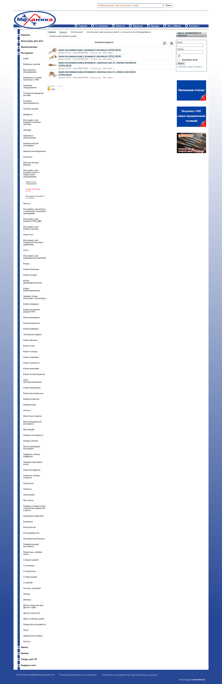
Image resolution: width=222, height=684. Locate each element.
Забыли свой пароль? (189, 67)
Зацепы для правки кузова (33, 190)
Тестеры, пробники (32, 588)
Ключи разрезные (31, 323)
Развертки (28, 522)
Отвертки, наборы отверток (31, 476)
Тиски (25, 630)
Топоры (26, 594)
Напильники (28, 495)
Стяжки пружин (30, 577)
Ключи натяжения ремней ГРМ (31, 311)
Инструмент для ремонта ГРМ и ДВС (32, 220)
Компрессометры (31, 399)
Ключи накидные (31, 304)
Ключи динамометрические (32, 282)
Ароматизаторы (29, 47)
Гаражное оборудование (30, 86)
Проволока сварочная (33, 516)
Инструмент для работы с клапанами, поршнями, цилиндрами (34, 211)
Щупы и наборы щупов (33, 619)
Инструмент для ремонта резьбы (31, 228)
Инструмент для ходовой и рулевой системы (32, 122)
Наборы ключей (30, 441)
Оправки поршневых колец (32, 463)
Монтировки (28, 429)
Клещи (26, 264)
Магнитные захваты (32, 416)
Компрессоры (29, 405)
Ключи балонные (31, 269)
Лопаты (26, 410)
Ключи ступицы (30, 351)
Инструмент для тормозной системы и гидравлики (33, 242)
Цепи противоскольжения (32, 381)
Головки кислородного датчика (33, 94)
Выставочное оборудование (30, 71)
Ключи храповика (31, 368)
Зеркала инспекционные (34, 151)
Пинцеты (27, 489)
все (53, 88)
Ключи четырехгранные (34, 374)
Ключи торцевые (31, 357)
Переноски (28, 483)
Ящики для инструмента (34, 624)
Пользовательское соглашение (78, 674)
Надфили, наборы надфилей (31, 455)
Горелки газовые (31, 109)
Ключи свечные (30, 340)
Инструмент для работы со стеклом (35, 197)
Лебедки (27, 130)
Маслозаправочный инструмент (32, 423)
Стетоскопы (28, 565)
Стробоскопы (29, 571)
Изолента (27, 157)
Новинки (25, 35)
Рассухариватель (31, 533)
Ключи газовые (30, 275)
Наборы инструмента (33, 435)
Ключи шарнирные (32, 388)
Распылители (29, 527)
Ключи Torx (28, 235)
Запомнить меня (190, 59)
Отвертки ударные (31, 470)
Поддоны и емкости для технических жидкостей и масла (34, 508)
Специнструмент (31, 560)
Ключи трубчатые (31, 363)
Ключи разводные (31, 317)
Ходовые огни (28, 665)
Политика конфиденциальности (35, 674)
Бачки (26, 58)
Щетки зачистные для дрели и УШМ (33, 606)
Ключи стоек (29, 346)
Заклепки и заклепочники (29, 137)
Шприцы (27, 600)
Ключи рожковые (31, 329)
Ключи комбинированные (31, 289)
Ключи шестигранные (33, 393)
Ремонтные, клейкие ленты (32, 553)
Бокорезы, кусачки (31, 64)
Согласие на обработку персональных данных (130, 674)
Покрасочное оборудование (31, 183)
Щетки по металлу (31, 613)
